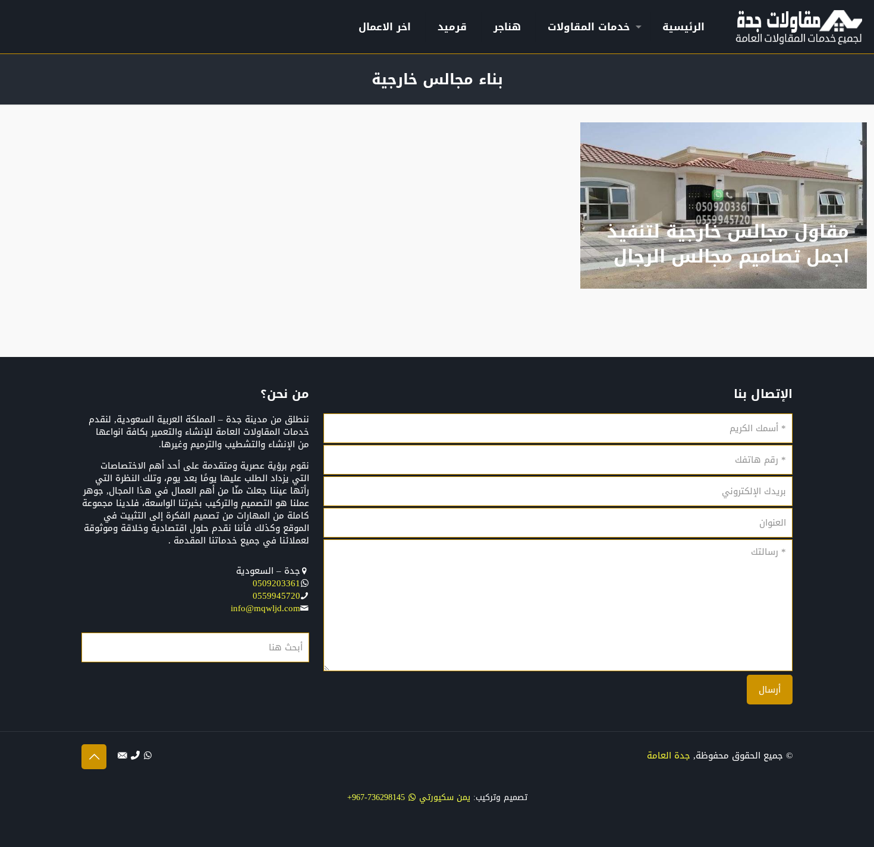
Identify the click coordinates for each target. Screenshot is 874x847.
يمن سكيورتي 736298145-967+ (408, 797)
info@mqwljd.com (265, 608)
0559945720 (276, 595)
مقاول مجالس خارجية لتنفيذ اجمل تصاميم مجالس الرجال (728, 244)
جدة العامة (668, 755)
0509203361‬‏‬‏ (276, 583)
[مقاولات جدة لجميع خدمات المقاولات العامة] (798, 26)
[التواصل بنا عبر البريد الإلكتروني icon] (122, 755)
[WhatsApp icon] (147, 755)
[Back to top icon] (93, 756)
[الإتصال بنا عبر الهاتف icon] (135, 755)
